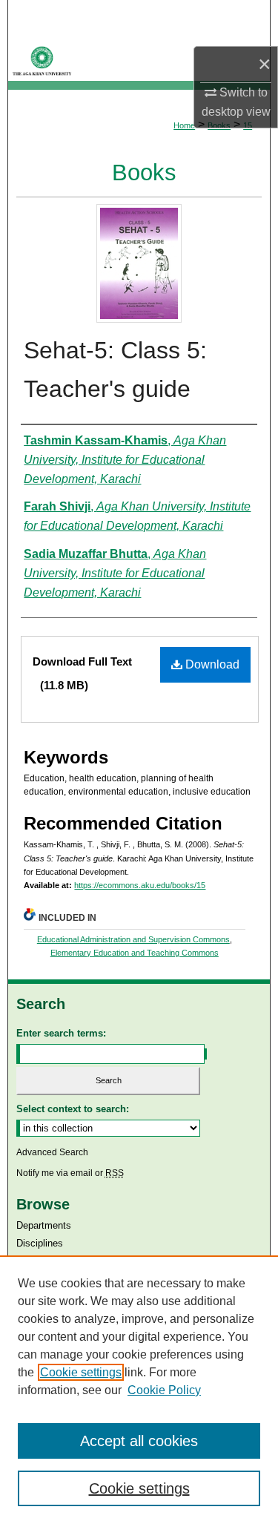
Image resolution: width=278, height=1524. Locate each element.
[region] (139, 1389)
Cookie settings (81, 1372)
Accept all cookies (139, 1441)
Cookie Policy (164, 1390)
